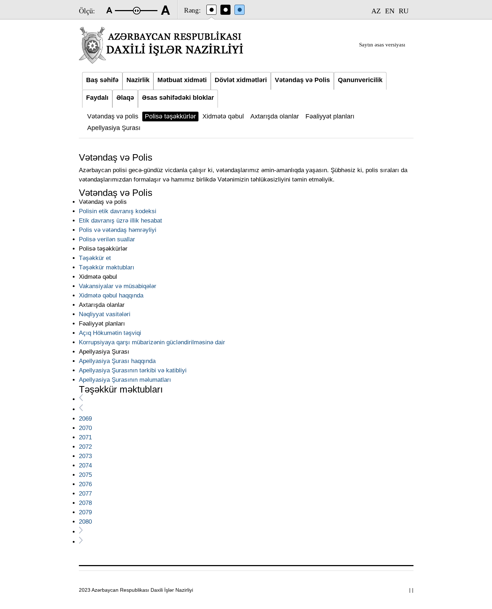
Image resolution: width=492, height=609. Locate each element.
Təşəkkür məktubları (106, 267)
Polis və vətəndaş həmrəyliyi (117, 230)
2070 (85, 428)
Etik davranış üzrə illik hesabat (120, 220)
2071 (85, 437)
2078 (85, 503)
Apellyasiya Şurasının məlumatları (125, 379)
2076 (85, 484)
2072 (85, 446)
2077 (85, 493)
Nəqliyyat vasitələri (104, 314)
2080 (85, 521)
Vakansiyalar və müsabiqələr (117, 286)
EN (389, 11)
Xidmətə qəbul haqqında (111, 295)
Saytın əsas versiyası (382, 45)
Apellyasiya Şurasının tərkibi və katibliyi (133, 370)
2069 (85, 418)
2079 (85, 512)
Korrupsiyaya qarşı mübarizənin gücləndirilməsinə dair (152, 342)
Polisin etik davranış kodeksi (117, 211)
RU (403, 11)
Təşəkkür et (95, 258)
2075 (85, 474)
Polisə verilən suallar (107, 239)
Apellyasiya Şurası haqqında (117, 361)
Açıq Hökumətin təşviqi (110, 333)
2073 (85, 456)
